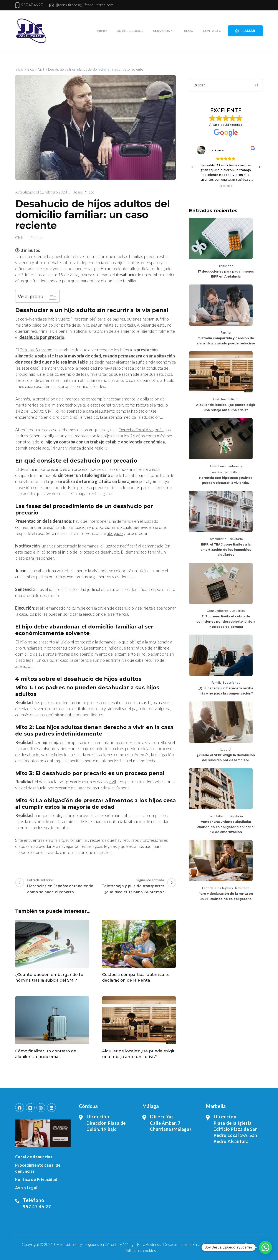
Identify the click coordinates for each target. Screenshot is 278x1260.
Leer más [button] (226, 185)
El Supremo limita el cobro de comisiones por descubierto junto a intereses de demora (225, 621)
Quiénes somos (129, 31)
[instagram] (40, 1107)
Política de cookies (140, 1250)
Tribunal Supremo (36, 349)
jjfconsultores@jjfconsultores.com (84, 4)
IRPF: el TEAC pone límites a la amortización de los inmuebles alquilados (225, 549)
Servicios (161, 31)
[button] (259, 167)
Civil (19, 237)
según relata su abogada (113, 324)
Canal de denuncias (33, 1156)
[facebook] (19, 1107)
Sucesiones (231, 682)
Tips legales (224, 888)
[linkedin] (51, 1107)
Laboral (226, 749)
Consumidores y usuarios (226, 610)
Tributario (225, 266)
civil (112, 781)
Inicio (102, 31)
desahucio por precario (41, 337)
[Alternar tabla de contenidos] (50, 296)
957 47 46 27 (32, 4)
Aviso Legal (26, 1187)
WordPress (245, 1244)
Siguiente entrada (133, 886)
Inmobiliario (230, 399)
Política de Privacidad (36, 1179)
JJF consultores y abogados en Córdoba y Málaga (94, 1244)
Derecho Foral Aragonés (141, 429)
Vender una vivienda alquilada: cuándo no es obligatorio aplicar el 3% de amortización (226, 827)
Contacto (212, 31)
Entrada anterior (60, 886)
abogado (115, 533)
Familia (36, 237)
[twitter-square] (30, 1107)
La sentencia (95, 647)
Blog (188, 31)
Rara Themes (203, 1244)
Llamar (247, 31)
